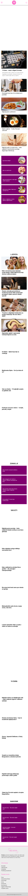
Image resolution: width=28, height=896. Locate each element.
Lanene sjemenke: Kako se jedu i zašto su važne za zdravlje (11, 625)
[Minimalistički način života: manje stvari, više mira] (14, 598)
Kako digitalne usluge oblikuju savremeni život (11, 549)
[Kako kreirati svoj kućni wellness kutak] (22, 470)
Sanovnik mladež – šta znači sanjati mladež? (8, 828)
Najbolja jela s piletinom (9, 112)
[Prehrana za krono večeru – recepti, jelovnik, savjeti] (14, 399)
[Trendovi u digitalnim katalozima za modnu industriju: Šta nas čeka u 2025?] (14, 305)
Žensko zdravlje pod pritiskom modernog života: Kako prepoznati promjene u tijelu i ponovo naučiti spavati (12, 293)
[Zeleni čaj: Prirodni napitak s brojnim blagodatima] (14, 784)
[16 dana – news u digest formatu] (14, 60)
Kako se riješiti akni (6, 170)
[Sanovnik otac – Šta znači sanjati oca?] (22, 808)
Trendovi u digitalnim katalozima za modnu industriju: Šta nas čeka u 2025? (12, 314)
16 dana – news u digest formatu (12, 70)
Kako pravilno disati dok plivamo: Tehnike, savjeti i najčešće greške (9, 490)
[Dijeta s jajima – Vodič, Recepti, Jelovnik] (14, 121)
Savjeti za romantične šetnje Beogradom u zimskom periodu (11, 756)
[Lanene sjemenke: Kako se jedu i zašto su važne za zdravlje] (14, 616)
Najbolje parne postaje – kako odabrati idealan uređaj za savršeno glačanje (12, 530)
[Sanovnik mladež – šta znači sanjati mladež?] (22, 827)
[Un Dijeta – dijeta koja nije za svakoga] (14, 344)
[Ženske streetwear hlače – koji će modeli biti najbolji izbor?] (14, 710)
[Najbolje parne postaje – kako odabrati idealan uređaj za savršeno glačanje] (14, 520)
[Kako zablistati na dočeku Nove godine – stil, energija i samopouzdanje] (14, 559)
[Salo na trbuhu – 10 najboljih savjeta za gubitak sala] (14, 381)
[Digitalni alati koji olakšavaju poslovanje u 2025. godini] (14, 766)
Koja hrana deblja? (6, 160)
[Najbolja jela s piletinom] (14, 104)
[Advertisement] (14, 27)
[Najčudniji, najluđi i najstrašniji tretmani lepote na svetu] (14, 325)
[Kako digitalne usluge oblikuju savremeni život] (14, 540)
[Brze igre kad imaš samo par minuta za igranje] (14, 579)
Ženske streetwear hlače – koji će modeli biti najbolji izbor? (12, 718)
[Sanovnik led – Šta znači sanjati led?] (22, 837)
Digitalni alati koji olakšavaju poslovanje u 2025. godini (10, 774)
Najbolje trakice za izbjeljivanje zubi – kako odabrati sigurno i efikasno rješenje (12, 699)
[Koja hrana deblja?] (22, 160)
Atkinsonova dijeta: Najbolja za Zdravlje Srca (9, 190)
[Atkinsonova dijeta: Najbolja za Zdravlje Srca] (22, 189)
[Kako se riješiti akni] (22, 170)
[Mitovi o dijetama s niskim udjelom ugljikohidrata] (22, 199)
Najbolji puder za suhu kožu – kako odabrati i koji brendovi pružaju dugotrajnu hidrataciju (12, 149)
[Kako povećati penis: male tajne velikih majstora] (22, 180)
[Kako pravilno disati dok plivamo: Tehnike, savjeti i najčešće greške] (22, 489)
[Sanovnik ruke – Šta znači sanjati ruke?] (22, 818)
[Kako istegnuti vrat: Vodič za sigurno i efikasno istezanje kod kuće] (22, 480)
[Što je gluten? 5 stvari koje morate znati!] (22, 499)
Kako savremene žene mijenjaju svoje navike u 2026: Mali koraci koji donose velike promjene (12, 272)
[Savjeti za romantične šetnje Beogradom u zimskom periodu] (14, 747)
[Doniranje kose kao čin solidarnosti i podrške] (14, 85)
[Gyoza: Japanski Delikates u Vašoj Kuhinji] (14, 728)
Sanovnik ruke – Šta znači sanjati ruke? (9, 818)
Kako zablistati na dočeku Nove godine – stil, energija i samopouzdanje (11, 568)
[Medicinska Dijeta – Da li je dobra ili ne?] (14, 362)
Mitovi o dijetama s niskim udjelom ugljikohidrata (8, 200)
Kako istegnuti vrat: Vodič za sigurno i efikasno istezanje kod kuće (9, 480)
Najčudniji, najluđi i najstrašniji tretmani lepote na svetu (11, 333)
